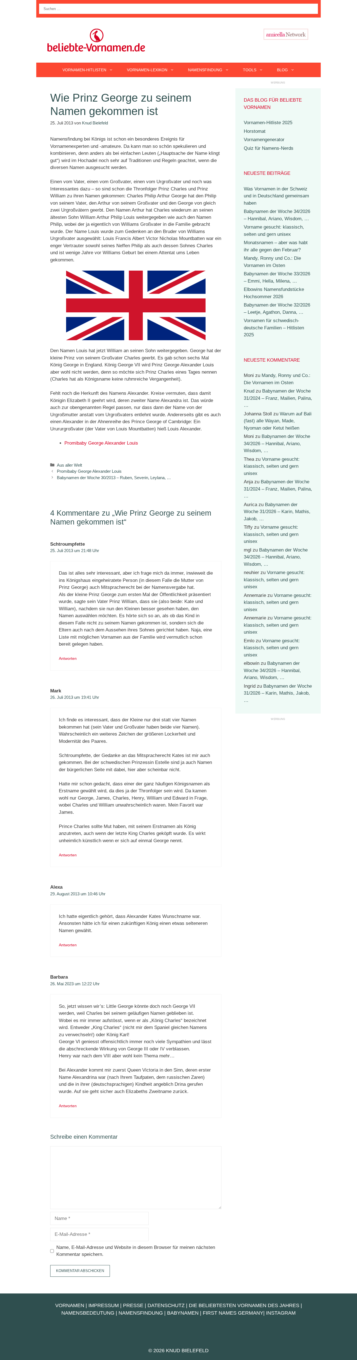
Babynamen (183, 1313)
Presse (133, 1305)
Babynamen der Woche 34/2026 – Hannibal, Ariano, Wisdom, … (277, 443)
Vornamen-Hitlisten (84, 70)
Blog (282, 70)
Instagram (281, 1313)
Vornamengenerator (264, 139)
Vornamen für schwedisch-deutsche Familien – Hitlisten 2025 (274, 327)
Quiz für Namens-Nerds (268, 148)
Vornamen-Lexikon (147, 70)
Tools (249, 70)
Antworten (68, 658)
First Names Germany (233, 1313)
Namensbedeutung (87, 1313)
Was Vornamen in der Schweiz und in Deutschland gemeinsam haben (276, 196)
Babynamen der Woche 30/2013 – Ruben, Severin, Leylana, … (114, 477)
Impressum (103, 1305)
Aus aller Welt (69, 465)
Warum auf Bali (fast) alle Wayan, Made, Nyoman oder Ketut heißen (278, 421)
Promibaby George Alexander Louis (101, 443)
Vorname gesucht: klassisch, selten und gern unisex (272, 466)
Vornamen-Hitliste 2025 (268, 122)
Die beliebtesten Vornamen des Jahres (244, 1305)
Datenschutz (166, 1305)
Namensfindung (205, 70)
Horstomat (255, 131)
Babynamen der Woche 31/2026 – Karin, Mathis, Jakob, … (277, 511)
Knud (249, 391)
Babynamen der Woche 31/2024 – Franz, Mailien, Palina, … (278, 398)
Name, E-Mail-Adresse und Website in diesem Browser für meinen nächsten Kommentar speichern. (135, 1251)
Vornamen (69, 1305)
